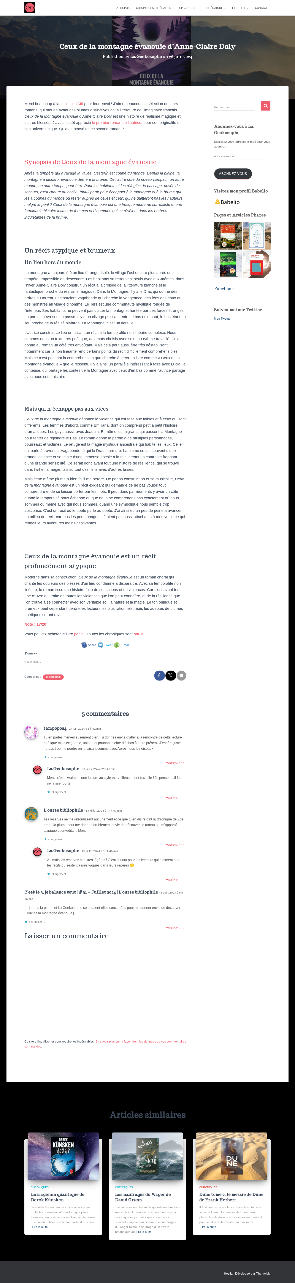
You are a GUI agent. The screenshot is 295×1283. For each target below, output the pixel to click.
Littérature (214, 8)
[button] (198, 8)
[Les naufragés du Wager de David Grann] (147, 1156)
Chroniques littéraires (153, 8)
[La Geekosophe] (29, 7)
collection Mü (71, 104)
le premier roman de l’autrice (116, 122)
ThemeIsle (263, 1273)
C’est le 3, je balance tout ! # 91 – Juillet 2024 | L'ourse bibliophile (91, 892)
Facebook (224, 288)
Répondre (176, 763)
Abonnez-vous (233, 174)
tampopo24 (55, 728)
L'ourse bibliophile (63, 810)
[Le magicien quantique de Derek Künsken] (63, 1156)
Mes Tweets (222, 318)
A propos (123, 8)
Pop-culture (187, 8)
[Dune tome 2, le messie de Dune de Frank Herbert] (231, 1156)
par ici (79, 634)
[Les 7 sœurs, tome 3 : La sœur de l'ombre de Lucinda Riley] (228, 236)
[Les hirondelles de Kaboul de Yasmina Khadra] (257, 236)
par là (138, 634)
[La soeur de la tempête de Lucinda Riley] (228, 264)
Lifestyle (239, 8)
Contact (261, 8)
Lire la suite (40, 1227)
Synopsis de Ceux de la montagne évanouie (90, 162)
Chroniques (53, 677)
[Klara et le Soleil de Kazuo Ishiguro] (257, 264)
